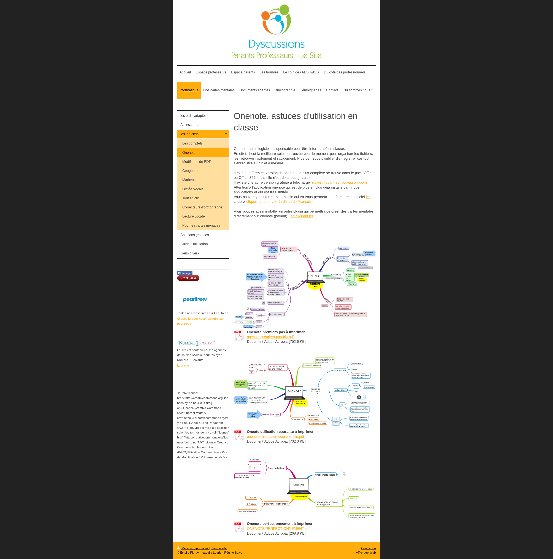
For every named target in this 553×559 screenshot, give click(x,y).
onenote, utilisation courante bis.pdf (275, 436)
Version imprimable (195, 548)
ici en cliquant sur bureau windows (340, 182)
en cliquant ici (302, 216)
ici (368, 197)
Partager (186, 273)
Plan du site (219, 548)
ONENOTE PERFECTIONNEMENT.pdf (278, 528)
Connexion (368, 548)
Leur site (183, 365)
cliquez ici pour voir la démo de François (279, 201)
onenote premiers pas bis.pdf (270, 337)
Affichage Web (366, 552)
